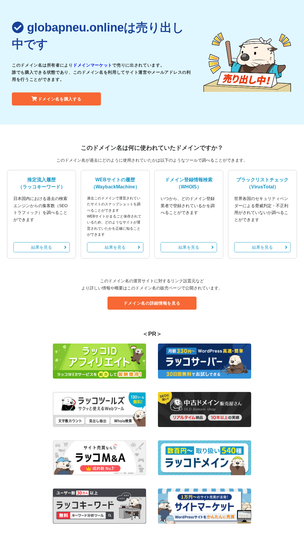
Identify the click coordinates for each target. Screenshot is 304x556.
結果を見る (41, 247)
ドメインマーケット (92, 65)
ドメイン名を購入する (60, 99)
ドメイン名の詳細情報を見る (152, 303)
